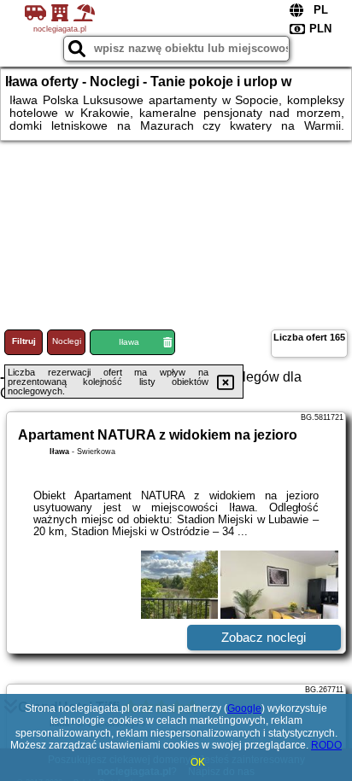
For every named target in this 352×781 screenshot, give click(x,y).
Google (244, 708)
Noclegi (66, 341)
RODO (326, 745)
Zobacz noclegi (263, 637)
